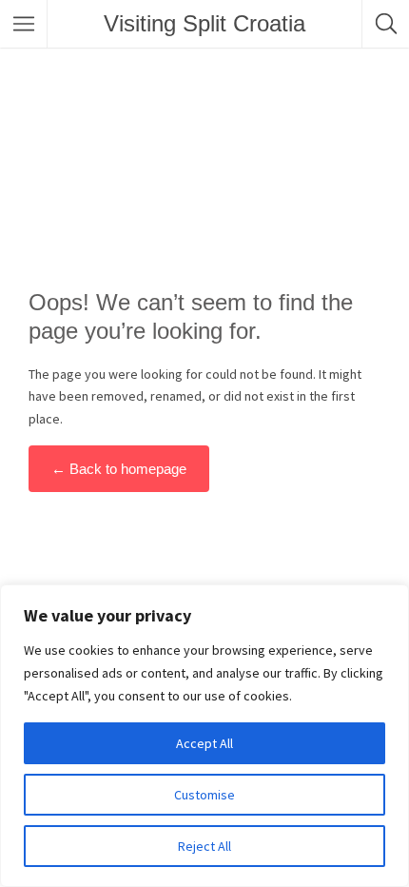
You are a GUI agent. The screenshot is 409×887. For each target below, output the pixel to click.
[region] (204, 735)
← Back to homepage (118, 469)
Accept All (204, 743)
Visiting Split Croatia (204, 23)
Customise (204, 794)
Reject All (204, 846)
